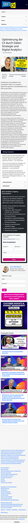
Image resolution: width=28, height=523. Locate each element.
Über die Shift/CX (5, 467)
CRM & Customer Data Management (10, 458)
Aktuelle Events (4, 495)
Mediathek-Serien (5, 488)
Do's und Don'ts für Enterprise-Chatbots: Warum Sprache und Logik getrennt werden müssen (13, 420)
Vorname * (5, 246)
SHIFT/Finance (4, 512)
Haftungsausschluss (11, 506)
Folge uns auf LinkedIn (6, 498)
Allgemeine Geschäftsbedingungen (9, 504)
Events (3, 20)
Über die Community (6, 472)
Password (4, 283)
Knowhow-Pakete (4, 27)
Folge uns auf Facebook (6, 496)
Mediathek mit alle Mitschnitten (8, 487)
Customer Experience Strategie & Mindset (11, 463)
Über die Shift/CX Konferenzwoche (9, 474)
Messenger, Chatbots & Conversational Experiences (13, 455)
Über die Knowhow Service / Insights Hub (11, 471)
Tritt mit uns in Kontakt (6, 482)
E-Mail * (5, 252)
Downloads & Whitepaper (12, 30)
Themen (3, 16)
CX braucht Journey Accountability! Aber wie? (12, 352)
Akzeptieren (17, 522)
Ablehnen (10, 522)
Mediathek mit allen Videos (15, 27)
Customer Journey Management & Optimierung (12, 461)
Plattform (3, 24)
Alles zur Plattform (22, 30)
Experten (3, 481)
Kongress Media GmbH (6, 502)
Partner (2, 479)
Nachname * (18, 246)
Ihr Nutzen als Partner (6, 477)
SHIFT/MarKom (22, 509)
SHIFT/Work (15, 509)
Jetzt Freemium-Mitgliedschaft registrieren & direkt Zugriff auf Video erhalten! (14, 297)
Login (4, 290)
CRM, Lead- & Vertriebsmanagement (10, 457)
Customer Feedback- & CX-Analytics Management (13, 460)
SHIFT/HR (8, 509)
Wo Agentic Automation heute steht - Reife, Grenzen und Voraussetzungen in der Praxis (13, 374)
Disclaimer (20, 504)
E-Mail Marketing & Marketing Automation (11, 453)
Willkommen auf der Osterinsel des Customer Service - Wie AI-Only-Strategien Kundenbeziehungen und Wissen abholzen (13, 397)
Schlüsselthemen (7, 182)
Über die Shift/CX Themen (7, 476)
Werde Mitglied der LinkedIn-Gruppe (10, 500)
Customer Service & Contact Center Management (13, 450)
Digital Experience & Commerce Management (12, 452)
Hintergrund (6, 186)
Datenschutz (4, 506)
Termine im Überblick (6, 493)
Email (3, 279)
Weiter (14, 259)
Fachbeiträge (4, 490)
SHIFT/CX (3, 509)
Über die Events (4, 469)
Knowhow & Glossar (5, 491)
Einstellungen (4, 522)
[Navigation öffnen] (26, 4)
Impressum (19, 506)
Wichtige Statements (8, 152)
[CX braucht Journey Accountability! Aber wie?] (14, 342)
